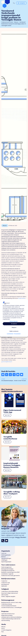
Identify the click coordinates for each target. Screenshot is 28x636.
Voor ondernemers (8, 565)
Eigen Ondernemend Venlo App (12, 411)
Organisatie (5, 551)
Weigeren (14, 327)
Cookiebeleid (10, 333)
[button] (2, 374)
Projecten (4, 611)
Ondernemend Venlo (7, 22)
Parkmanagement (7, 600)
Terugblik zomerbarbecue (10, 437)
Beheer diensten (14, 321)
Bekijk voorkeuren (14, 331)
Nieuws (16, 22)
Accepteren (14, 323)
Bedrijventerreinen (8, 578)
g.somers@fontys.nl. (6, 361)
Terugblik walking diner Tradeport (11, 492)
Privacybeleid (17, 333)
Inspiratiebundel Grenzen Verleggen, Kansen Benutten (11, 465)
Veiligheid (5, 589)
